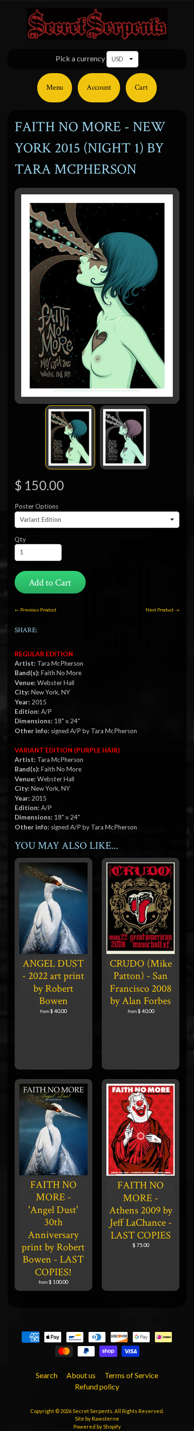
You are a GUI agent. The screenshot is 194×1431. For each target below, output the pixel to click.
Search (46, 1375)
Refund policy (97, 1386)
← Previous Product (36, 609)
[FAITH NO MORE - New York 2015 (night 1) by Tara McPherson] (70, 437)
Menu (54, 87)
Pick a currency (80, 58)
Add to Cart (50, 583)
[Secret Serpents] (97, 35)
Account (99, 87)
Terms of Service (131, 1375)
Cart (141, 87)
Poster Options (36, 506)
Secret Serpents (93, 1411)
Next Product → (162, 609)
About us (81, 1375)
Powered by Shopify (97, 1426)
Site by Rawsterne (97, 1418)
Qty (20, 539)
